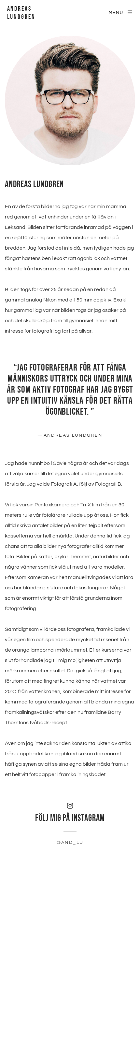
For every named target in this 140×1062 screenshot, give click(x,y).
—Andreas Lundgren (69, 435)
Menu (116, 12)
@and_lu (70, 842)
